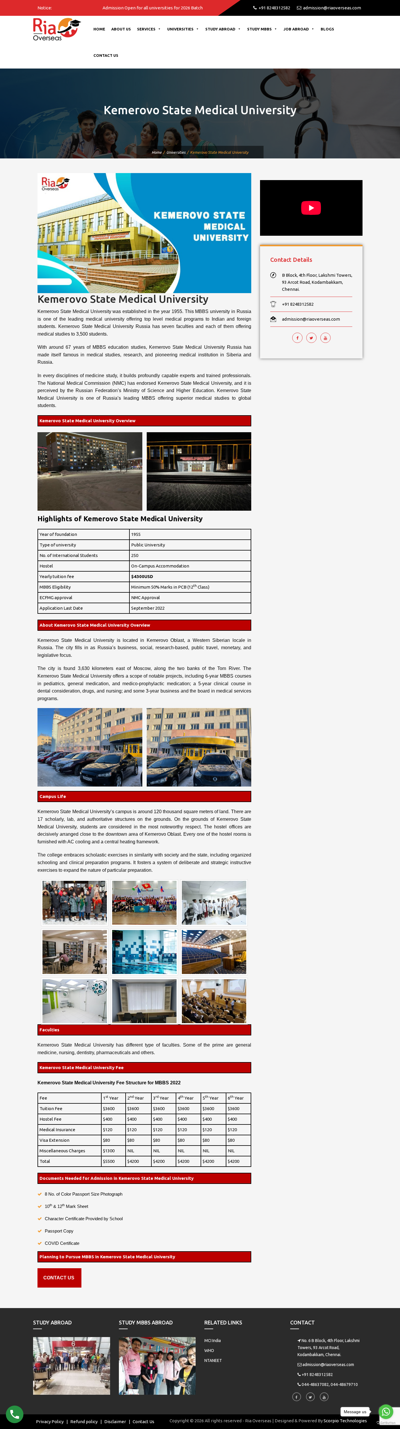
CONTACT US (58, 1277)
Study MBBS (259, 29)
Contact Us (105, 55)
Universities (180, 29)
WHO (209, 1350)
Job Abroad (296, 29)
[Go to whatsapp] (386, 1411)
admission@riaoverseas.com (328, 1364)
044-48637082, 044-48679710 (330, 1384)
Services (146, 29)
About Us (121, 29)
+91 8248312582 (317, 1374)
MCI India (212, 1340)
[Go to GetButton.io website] (386, 1423)
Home (99, 29)
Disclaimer (115, 1421)
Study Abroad (220, 29)
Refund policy (84, 1421)
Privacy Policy (50, 1421)
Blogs (327, 29)
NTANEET (213, 1360)
